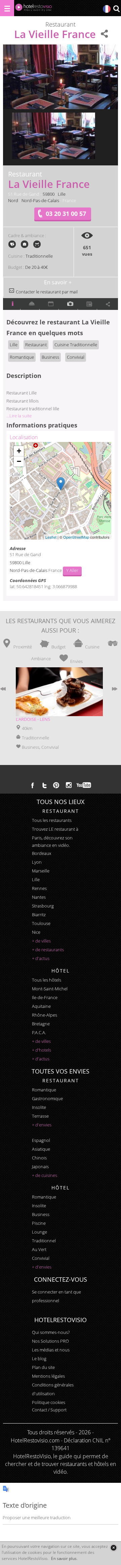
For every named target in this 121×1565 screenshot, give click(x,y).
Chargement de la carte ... (60, 491)
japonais (40, 1166)
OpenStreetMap (76, 537)
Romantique (22, 357)
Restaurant (36, 345)
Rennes (39, 888)
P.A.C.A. (39, 1032)
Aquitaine (41, 1006)
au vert (39, 1249)
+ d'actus (40, 958)
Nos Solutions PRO (50, 1341)
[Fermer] (113, 1547)
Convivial (75, 357)
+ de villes (41, 941)
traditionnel (44, 1241)
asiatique (41, 1149)
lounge (39, 1232)
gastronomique (47, 1098)
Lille (62, 194)
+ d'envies (41, 1125)
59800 (48, 194)
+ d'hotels (41, 1050)
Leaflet (50, 537)
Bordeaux (41, 853)
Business (50, 357)
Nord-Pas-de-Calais (40, 200)
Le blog (39, 1358)
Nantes (39, 897)
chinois (39, 1158)
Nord (13, 200)
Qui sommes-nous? (51, 1332)
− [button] (19, 461)
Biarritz (39, 915)
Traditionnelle (39, 256)
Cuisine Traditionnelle (75, 345)
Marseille (40, 871)
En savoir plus (64, 1558)
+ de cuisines (44, 1175)
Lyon (37, 862)
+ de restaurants (48, 950)
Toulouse (41, 923)
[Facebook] (32, 785)
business (40, 1214)
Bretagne (41, 1024)
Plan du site (43, 1367)
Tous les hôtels (46, 980)
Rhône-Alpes (44, 1015)
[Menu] (7, 8)
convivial (40, 1258)
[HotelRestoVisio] (33, 8)
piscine (39, 1223)
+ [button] (19, 451)
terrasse (40, 1116)
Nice (36, 932)
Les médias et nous (51, 1350)
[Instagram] (69, 785)
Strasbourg (43, 906)
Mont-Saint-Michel (50, 989)
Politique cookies (48, 1402)
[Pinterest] (56, 785)
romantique (44, 1090)
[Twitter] (44, 785)
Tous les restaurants (52, 820)
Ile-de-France (44, 997)
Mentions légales (48, 1376)
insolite (39, 1107)
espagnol (41, 1140)
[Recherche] (116, 9)
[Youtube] (84, 785)
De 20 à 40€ (36, 267)
